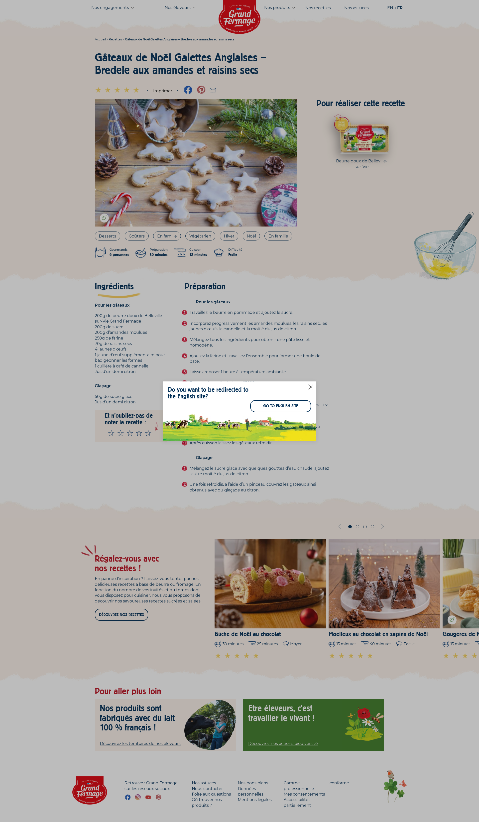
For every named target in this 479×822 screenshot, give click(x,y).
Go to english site (280, 406)
